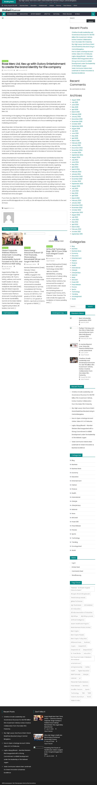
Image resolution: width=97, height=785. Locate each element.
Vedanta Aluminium (77, 697)
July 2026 (75, 102)
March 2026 (76, 112)
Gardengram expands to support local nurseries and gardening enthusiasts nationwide (59, 313)
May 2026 (75, 107)
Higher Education (83, 671)
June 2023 (75, 191)
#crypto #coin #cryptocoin (80, 594)
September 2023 (77, 184)
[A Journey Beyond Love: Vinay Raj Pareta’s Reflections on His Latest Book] (74, 345)
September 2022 (77, 212)
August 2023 (76, 186)
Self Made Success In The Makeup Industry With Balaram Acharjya (11, 313)
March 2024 (76, 169)
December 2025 (77, 119)
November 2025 (77, 121)
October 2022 (76, 210)
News (73, 277)
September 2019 (77, 234)
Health (74, 265)
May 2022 (75, 222)
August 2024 (76, 157)
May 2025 (75, 136)
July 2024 (75, 160)
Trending (75, 294)
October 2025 (76, 124)
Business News (24, 5)
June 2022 (75, 220)
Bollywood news (76, 642)
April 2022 (75, 224)
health (73, 671)
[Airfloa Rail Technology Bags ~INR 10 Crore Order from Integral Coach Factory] (56, 238)
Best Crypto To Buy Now (79, 638)
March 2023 (75, 198)
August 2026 (76, 100)
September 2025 (77, 126)
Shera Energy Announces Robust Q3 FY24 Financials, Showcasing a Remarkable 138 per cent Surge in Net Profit (34, 256)
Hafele (87, 667)
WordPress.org (76, 575)
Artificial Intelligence (77, 620)
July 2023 (75, 188)
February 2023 (76, 200)
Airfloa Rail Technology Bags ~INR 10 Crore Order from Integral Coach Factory (56, 252)
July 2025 (75, 131)
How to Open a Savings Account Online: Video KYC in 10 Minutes (40, 2)
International (76, 268)
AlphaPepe (74, 616)
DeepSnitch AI (75, 650)
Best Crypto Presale (77, 635)
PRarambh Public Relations (79, 682)
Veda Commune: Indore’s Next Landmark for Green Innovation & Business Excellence (83, 70)
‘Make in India (75, 700)
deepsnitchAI (87, 650)
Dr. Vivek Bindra (76, 653)
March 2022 (75, 227)
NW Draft (75, 280)
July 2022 (75, 217)
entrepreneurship (76, 667)
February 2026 (76, 114)
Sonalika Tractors (76, 689)
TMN (83, 693)
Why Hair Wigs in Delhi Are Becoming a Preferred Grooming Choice (53, 737)
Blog (73, 246)
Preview (74, 287)
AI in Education (76, 609)
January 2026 (76, 117)
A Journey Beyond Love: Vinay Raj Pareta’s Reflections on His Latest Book (86, 347)
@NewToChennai (76, 601)
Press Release (67, 5)
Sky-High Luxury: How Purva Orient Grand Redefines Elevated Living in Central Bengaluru (83, 46)
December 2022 (77, 205)
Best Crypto (75, 631)
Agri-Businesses (76, 605)
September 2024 (77, 155)
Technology (76, 292)
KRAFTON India (75, 674)
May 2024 (75, 164)
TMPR (89, 693)
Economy (75, 253)
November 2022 (77, 208)
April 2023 (75, 196)
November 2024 (77, 150)
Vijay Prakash (6, 269)
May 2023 (75, 193)
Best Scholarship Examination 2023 (85, 319)
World (75, 5)
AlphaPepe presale (87, 616)
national (73, 678)
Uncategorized (76, 296)
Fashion (74, 261)
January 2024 (76, 174)
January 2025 (76, 145)
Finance (74, 263)
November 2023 (77, 179)
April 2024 (75, 167)
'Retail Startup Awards (78, 598)
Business (5, 61)
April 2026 (75, 109)
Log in (74, 563)
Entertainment (43, 5)
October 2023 (76, 181)
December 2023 (77, 176)
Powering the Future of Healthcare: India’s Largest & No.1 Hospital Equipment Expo (53, 751)
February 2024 (76, 172)
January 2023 (76, 203)
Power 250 (75, 282)
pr (80, 678)
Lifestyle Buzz (76, 273)
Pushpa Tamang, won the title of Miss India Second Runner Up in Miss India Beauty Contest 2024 (86, 332)
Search (72, 18)
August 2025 (76, 129)
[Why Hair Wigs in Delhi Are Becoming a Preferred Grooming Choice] (38, 737)
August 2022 (76, 215)
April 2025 (75, 138)
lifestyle (85, 674)
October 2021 (76, 231)
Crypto (73, 646)
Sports (74, 289)
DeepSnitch (82, 646)
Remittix (85, 686)
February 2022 (76, 229)
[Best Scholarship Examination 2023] (74, 320)
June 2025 (75, 133)
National (58, 5)
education (87, 653)
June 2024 (75, 162)
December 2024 (77, 148)
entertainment (76, 663)
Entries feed (76, 567)
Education (34, 5)
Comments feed (77, 571)
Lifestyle (51, 5)
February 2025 (76, 143)
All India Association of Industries (81, 612)
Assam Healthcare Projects (80, 624)
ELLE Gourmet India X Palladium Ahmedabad (81, 658)
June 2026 (75, 105)
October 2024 (76, 153)
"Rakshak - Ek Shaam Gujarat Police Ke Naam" (80, 589)
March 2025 (75, 141)
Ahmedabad (88, 605)
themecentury (31, 783)
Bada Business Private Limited (80, 627)
